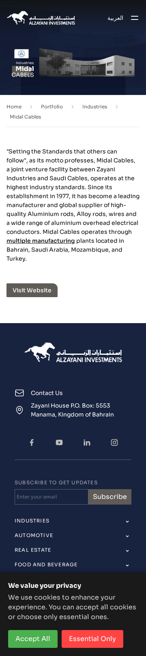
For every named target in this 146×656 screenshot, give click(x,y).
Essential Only (92, 638)
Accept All (32, 638)
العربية (115, 18)
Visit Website (32, 290)
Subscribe (110, 496)
